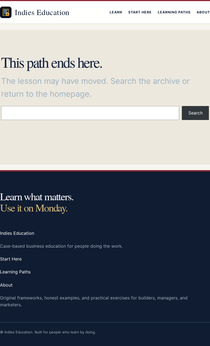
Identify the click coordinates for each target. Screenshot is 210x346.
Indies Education (42, 12)
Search (195, 113)
